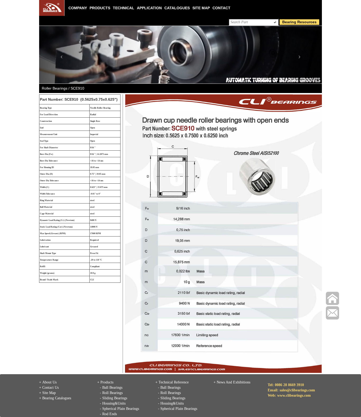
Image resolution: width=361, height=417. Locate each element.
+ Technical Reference (172, 382)
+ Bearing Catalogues (55, 398)
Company (77, 8)
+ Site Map (47, 393)
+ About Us (48, 382)
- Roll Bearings (111, 393)
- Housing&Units (113, 403)
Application (149, 8)
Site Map (201, 8)
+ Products (105, 382)
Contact (221, 8)
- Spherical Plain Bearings (119, 409)
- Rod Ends (108, 414)
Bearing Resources (299, 22)
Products (100, 8)
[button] (60, 55)
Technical (123, 8)
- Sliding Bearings (113, 398)
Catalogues (177, 8)
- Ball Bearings (111, 388)
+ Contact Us (49, 388)
